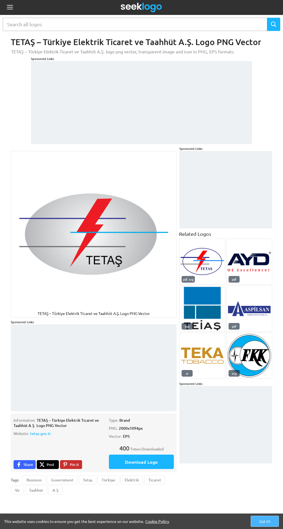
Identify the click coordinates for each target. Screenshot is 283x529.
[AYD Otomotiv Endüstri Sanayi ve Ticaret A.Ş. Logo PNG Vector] (249, 262)
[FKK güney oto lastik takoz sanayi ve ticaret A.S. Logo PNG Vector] (249, 356)
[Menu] (9, 7)
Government (62, 480)
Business (34, 480)
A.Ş (56, 490)
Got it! (264, 521)
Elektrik (132, 480)
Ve (17, 490)
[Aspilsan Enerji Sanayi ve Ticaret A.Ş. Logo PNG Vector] (249, 309)
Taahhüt (36, 490)
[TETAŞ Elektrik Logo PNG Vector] (202, 262)
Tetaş (87, 480)
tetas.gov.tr (40, 433)
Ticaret (154, 480)
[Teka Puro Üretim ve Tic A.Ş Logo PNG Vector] (202, 356)
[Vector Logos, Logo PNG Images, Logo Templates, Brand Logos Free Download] (141, 7)
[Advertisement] (141, 100)
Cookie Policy (157, 521)
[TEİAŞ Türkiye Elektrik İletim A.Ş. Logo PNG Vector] (202, 309)
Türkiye (108, 480)
